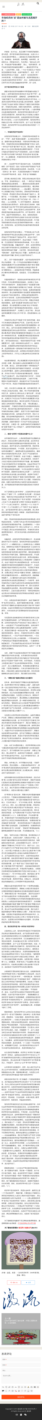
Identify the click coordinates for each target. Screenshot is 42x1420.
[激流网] (21, 3)
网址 (4, 1370)
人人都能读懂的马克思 (8, 14)
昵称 (5, 1359)
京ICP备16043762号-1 (29, 1409)
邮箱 (5, 1365)
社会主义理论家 (27, 14)
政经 (5, 26)
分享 (29, 1282)
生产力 (18, 14)
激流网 (36, 26)
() (15, 1282)
